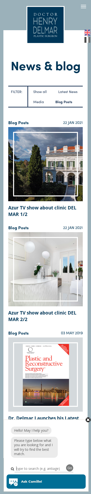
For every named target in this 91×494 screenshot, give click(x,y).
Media (38, 101)
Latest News (67, 91)
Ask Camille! (31, 481)
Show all (40, 91)
